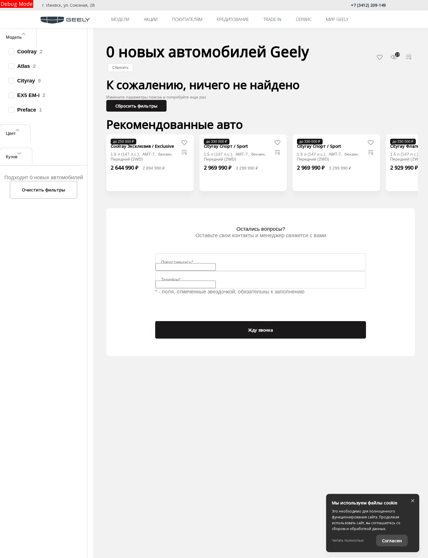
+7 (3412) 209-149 (368, 5)
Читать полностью (348, 540)
